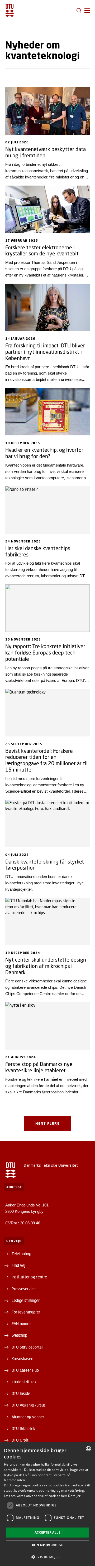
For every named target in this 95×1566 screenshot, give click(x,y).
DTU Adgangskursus (29, 1405)
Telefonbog (21, 1253)
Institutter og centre (29, 1276)
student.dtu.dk (24, 1381)
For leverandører (26, 1312)
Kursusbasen (22, 1358)
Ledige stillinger (26, 1300)
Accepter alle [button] (47, 1532)
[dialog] (47, 1504)
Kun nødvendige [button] (47, 1545)
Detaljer (74, 1496)
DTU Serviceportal (27, 1347)
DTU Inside (21, 1393)
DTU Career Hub (25, 1370)
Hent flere (47, 1123)
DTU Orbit (20, 1440)
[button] (87, 10)
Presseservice (24, 1288)
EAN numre (21, 1323)
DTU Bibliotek (23, 1428)
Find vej (18, 1265)
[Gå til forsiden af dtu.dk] (9, 10)
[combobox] (88, 1448)
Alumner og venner (28, 1416)
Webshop (19, 1335)
